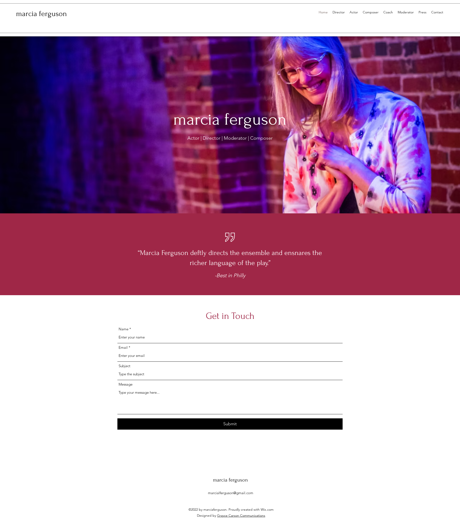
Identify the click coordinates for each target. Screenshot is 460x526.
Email (123, 347)
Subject (124, 366)
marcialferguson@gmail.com (230, 493)
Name (123, 329)
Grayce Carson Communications (241, 515)
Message (125, 384)
